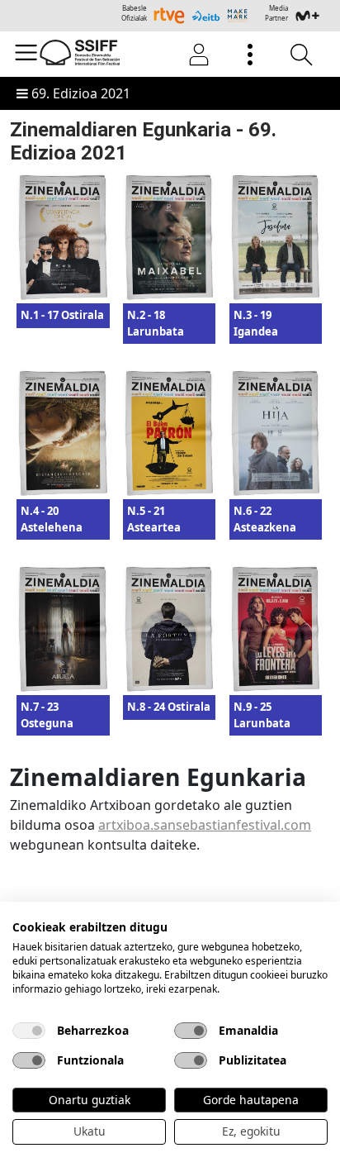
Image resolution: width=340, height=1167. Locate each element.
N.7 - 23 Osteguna (47, 715)
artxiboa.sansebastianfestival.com (204, 825)
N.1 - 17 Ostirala (62, 314)
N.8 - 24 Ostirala (168, 706)
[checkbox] (28, 1030)
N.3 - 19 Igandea (256, 323)
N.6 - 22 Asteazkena (265, 519)
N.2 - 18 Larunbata (155, 323)
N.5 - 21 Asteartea (154, 519)
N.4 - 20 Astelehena (52, 519)
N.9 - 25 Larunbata (262, 715)
